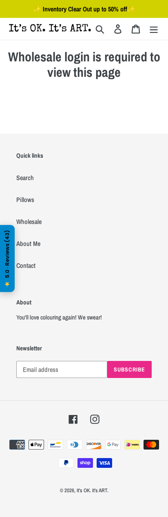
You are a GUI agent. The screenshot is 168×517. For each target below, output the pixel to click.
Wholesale (29, 221)
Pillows (25, 199)
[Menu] (154, 29)
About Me (28, 243)
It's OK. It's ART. (92, 490)
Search (25, 177)
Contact (25, 265)
